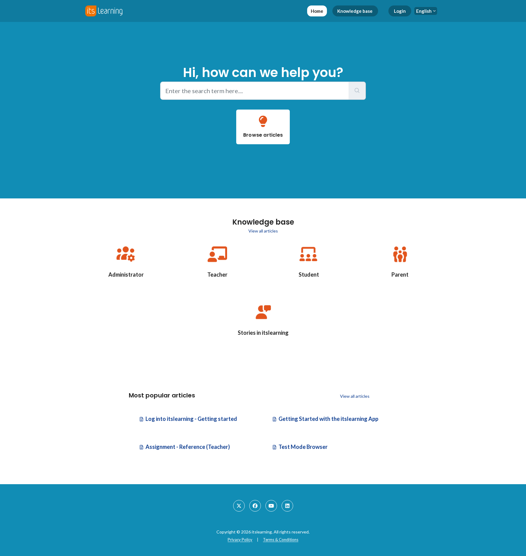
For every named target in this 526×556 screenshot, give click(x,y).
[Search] (357, 91)
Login (400, 11)
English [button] (424, 11)
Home (317, 11)
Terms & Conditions (280, 539)
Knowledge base (355, 11)
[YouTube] (271, 506)
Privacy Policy (240, 539)
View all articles (263, 230)
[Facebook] (255, 506)
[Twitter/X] (239, 506)
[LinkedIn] (287, 506)
